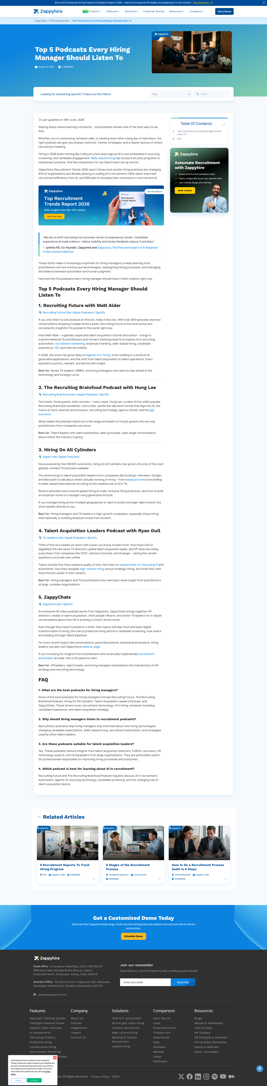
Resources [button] (175, 11)
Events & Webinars (206, 1047)
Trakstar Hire (161, 1032)
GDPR (115, 1076)
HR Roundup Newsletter (210, 1042)
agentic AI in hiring (98, 355)
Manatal (158, 1051)
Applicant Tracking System (48, 1018)
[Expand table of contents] (224, 124)
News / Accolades (206, 1051)
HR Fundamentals (59, 20)
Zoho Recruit (162, 1018)
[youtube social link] (223, 1076)
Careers (76, 1032)
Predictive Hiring (41, 1042)
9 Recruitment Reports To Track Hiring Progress (64, 867)
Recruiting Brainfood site (58, 394)
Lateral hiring (121, 1046)
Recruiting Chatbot (42, 1037)
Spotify (100, 312)
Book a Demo (185, 190)
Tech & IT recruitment (126, 1018)
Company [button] (195, 11)
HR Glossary (202, 1032)
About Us (77, 1018)
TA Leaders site (52, 537)
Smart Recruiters (164, 1027)
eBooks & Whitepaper (208, 1023)
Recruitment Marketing (45, 1051)
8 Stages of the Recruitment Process (128, 867)
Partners (76, 1023)
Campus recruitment (126, 1027)
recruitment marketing (70, 343)
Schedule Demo (133, 936)
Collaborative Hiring (43, 1047)
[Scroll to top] (259, 1068)
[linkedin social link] (198, 1076)
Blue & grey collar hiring (128, 1023)
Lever (156, 1023)
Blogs (198, 1018)
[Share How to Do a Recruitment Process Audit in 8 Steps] (225, 879)
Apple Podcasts (83, 312)
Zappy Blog (41, 20)
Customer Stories (153, 11)
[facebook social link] (189, 1076)
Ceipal (157, 1056)
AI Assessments (40, 1032)
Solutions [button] (130, 11)
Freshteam (160, 1061)
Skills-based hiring (103, 158)
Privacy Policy (100, 1076)
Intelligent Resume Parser (47, 1023)
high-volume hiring (92, 569)
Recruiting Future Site (56, 312)
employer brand (135, 479)
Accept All (34, 1080)
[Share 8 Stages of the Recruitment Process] (159, 879)
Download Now (201, 2)
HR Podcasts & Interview (210, 1037)
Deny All (18, 1080)
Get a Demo (224, 11)
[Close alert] (264, 3)
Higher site (49, 457)
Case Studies (203, 1027)
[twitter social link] (181, 1076)
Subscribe (183, 982)
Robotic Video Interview (46, 1027)
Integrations (79, 1027)
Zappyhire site (51, 604)
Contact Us (78, 1037)
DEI (57, 348)
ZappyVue (104, 247)
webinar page (91, 646)
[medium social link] (231, 1076)
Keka (156, 1042)
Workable (159, 1047)
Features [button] (111, 11)
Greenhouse (161, 1037)
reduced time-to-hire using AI (138, 564)
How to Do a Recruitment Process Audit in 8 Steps (198, 867)
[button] (94, 11)
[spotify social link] (214, 1076)
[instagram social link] (206, 1076)
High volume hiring (124, 1032)
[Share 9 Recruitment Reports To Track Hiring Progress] (93, 879)
